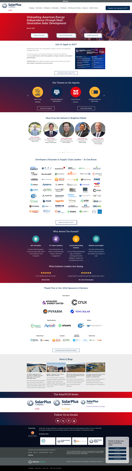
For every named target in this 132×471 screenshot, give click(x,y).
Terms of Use (45, 468)
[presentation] (65, 150)
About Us (35, 452)
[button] (58, 152)
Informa (30, 452)
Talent (51, 452)
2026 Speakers (55, 8)
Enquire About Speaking (86, 108)
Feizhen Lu (82, 138)
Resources (85, 8)
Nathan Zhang (51, 138)
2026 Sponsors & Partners (74, 8)
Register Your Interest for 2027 (118, 8)
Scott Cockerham (67, 138)
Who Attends (63, 8)
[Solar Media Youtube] (74, 421)
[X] (68, 421)
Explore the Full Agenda (46, 108)
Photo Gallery (39, 8)
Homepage (31, 8)
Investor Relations (43, 452)
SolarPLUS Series (93, 8)
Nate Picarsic (98, 138)
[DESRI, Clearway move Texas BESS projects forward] (56, 376)
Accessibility (31, 468)
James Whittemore (35, 138)
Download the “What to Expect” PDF (66, 73)
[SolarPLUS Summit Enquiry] (58, 421)
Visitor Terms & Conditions (55, 468)
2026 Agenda (47, 8)
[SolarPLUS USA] (39, 404)
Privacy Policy (38, 468)
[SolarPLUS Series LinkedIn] (63, 421)
